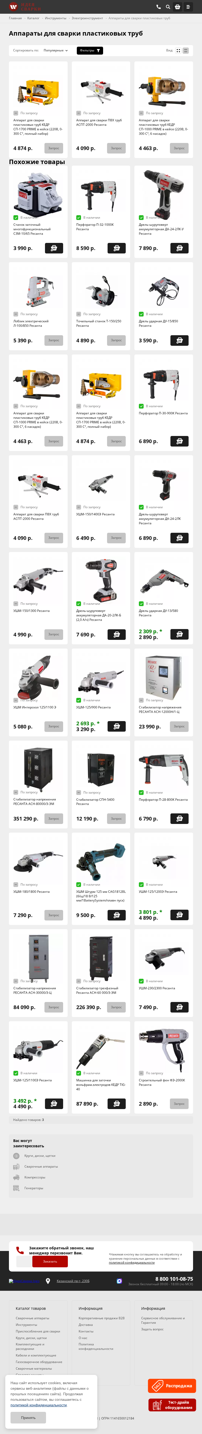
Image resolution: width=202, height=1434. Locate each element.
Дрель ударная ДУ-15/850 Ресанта (158, 323)
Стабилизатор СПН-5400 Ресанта (95, 801)
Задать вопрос (152, 1329)
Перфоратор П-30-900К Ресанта (163, 413)
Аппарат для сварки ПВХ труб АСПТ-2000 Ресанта (99, 122)
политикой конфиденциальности (39, 1405)
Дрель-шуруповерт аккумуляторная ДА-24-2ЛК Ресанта (160, 518)
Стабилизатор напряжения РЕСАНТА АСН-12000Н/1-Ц (160, 709)
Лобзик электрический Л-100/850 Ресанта (31, 323)
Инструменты (26, 1324)
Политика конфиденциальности (96, 1346)
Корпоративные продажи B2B (102, 1318)
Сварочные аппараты (41, 1166)
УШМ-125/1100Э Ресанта (32, 1080)
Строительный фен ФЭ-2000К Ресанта (162, 1082)
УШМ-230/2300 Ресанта (157, 988)
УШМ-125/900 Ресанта (93, 707)
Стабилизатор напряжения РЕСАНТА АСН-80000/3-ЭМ (34, 801)
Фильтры (87, 50)
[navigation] (188, 7)
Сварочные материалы (34, 1368)
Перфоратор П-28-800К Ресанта (163, 799)
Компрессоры (34, 1177)
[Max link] (119, 1281)
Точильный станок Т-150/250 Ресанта (98, 323)
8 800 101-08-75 (174, 1278)
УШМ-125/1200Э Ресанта (158, 891)
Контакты (86, 1331)
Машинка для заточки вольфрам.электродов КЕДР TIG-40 (101, 1084)
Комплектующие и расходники (30, 1346)
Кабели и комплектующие (36, 1355)
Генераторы (33, 1188)
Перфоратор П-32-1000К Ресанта (95, 226)
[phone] (158, 7)
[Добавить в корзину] (54, 248)
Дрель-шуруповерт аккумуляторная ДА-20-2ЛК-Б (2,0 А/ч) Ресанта (98, 615)
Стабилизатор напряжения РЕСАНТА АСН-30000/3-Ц (34, 990)
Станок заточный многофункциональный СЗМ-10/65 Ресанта (32, 229)
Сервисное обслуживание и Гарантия (163, 1320)
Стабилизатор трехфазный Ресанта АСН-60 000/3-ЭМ (97, 990)
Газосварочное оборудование (39, 1362)
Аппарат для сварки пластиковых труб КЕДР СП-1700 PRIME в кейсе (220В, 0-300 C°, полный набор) (38, 127)
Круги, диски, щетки (39, 1155)
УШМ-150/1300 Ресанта (31, 610)
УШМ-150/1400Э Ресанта (95, 514)
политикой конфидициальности (132, 1262)
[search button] (168, 7)
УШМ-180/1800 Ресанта (31, 891)
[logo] (24, 1281)
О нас (83, 1338)
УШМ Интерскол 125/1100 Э (34, 707)
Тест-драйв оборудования (178, 1405)
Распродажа (179, 1386)
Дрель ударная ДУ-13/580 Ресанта (158, 612)
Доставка (86, 1324)
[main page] (25, 6)
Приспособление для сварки (38, 1331)
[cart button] (177, 7)
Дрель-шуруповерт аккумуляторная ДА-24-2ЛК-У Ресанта (161, 229)
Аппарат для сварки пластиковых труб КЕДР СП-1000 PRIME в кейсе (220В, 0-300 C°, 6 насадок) (163, 127)
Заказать (50, 1261)
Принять (28, 1418)
